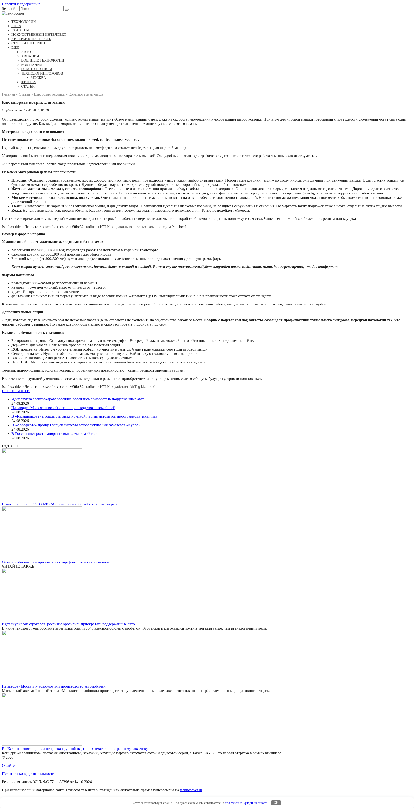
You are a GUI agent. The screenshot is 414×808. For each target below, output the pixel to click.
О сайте (8, 765)
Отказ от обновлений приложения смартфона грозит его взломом (55, 562)
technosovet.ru (191, 790)
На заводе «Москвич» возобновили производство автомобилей (63, 408)
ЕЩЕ (15, 47)
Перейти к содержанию (21, 4)
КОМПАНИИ (31, 65)
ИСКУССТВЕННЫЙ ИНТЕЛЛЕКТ (39, 34)
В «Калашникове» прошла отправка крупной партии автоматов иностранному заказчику (85, 416)
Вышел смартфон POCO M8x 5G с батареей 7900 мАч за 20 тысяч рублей (62, 504)
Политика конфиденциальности (28, 774)
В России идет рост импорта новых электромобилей (55, 434)
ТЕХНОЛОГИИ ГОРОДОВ (42, 73)
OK (276, 802)
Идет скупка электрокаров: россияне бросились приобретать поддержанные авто (78, 399)
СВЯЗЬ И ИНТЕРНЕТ (29, 43)
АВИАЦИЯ (30, 56)
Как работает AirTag (123, 387)
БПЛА (16, 26)
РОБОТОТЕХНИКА (36, 69)
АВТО (26, 52)
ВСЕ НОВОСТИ (16, 391)
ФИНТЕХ (28, 82)
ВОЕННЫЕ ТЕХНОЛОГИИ (42, 60)
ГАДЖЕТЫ (20, 30)
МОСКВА (38, 78)
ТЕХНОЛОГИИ (24, 21)
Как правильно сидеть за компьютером (139, 227)
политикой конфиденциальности (246, 802)
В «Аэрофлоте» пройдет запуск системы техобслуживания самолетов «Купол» (76, 425)
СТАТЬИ (28, 86)
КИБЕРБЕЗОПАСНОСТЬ (31, 39)
